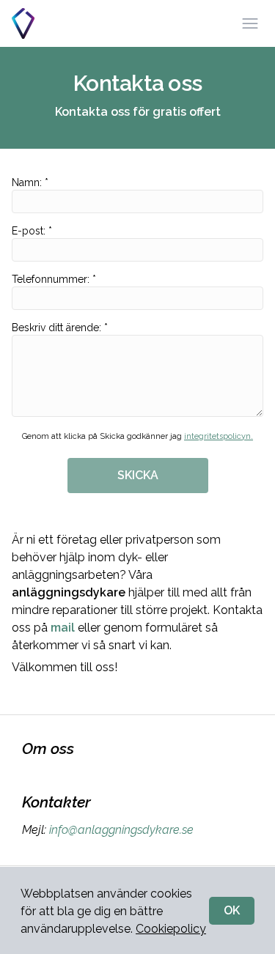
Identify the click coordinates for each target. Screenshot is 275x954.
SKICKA (137, 475)
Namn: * (30, 182)
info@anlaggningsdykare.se (121, 830)
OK (232, 910)
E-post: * (32, 231)
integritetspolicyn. (218, 436)
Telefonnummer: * (54, 279)
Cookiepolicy (171, 929)
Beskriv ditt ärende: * (60, 327)
